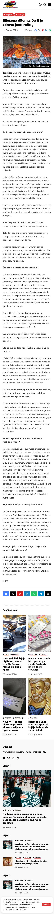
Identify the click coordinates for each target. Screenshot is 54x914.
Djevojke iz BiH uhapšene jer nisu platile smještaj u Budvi (31, 862)
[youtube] (8, 758)
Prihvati (46, 905)
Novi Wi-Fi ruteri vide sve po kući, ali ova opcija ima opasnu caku (13, 725)
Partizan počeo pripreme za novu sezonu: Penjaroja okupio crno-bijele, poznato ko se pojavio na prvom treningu (25, 818)
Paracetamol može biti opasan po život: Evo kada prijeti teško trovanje (39, 664)
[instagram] (13, 758)
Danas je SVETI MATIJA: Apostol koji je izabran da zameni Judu (38, 725)
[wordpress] (18, 758)
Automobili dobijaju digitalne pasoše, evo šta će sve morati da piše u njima (14, 664)
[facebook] (4, 758)
